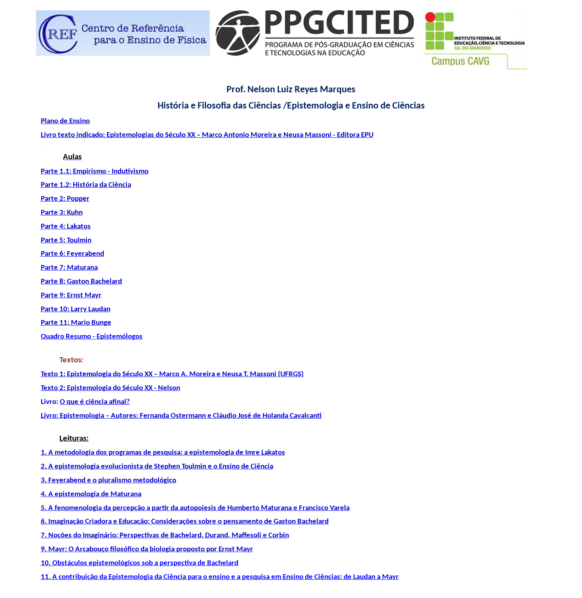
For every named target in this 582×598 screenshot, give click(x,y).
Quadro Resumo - (92, 337)
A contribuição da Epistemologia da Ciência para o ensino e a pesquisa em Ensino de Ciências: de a (225, 577)
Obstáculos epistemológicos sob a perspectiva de (145, 563)
